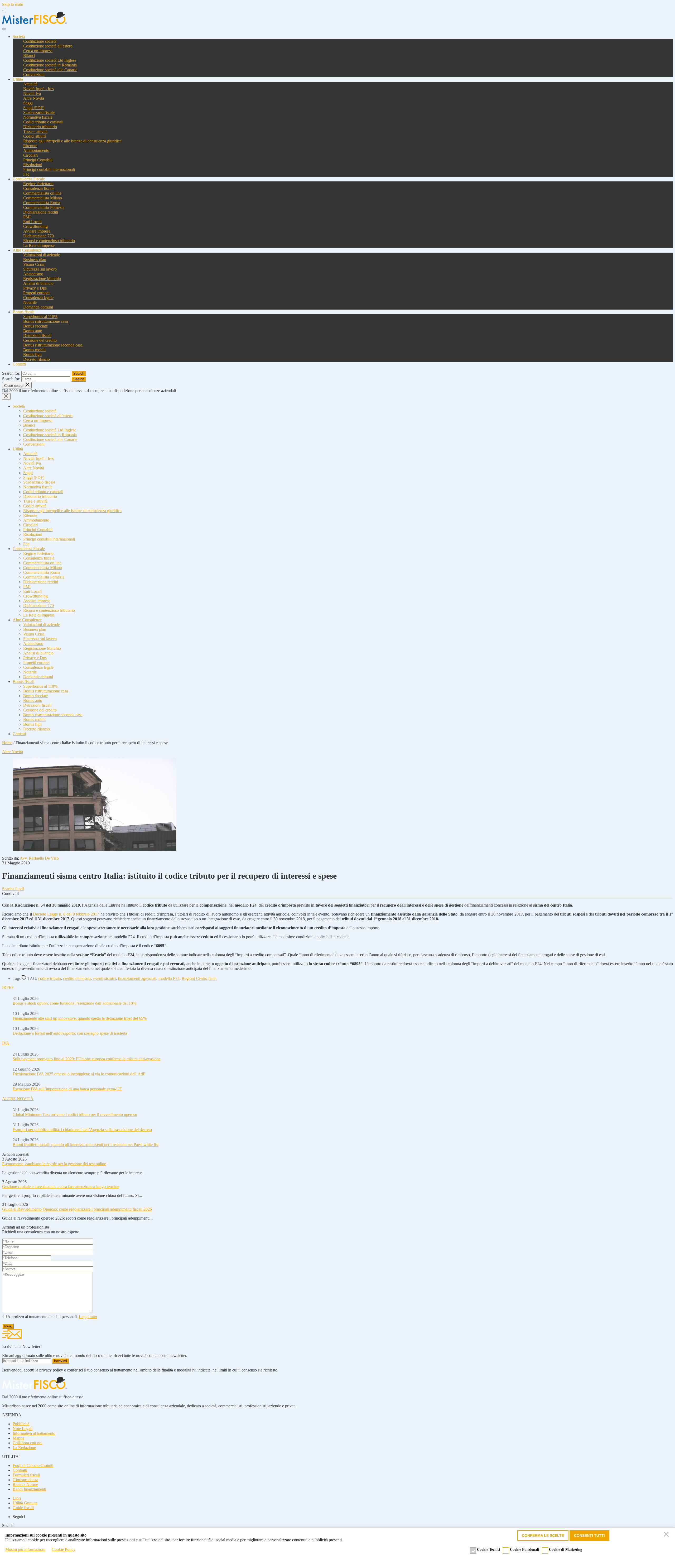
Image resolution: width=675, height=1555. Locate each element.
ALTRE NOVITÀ (17, 1098)
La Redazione (24, 1447)
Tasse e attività (35, 131)
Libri (17, 1498)
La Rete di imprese (39, 245)
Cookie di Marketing (565, 1550)
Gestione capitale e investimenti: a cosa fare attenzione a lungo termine (60, 1186)
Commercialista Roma (41, 202)
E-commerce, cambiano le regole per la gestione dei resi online (54, 1164)
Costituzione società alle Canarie (50, 70)
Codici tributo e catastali (43, 122)
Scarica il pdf (13, 889)
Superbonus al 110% (40, 316)
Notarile (30, 302)
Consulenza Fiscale (29, 179)
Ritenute (30, 145)
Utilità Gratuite (25, 1503)
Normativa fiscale (37, 117)
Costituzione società (39, 41)
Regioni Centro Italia (199, 978)
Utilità (18, 79)
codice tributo (49, 978)
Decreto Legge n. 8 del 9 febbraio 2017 (66, 914)
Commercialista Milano (42, 198)
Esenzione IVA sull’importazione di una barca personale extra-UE (67, 1089)
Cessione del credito (40, 340)
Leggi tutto (88, 1317)
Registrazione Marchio (42, 278)
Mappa (18, 1438)
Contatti (19, 364)
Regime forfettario (38, 183)
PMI (27, 217)
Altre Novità (33, 98)
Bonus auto (32, 331)
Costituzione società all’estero (48, 46)
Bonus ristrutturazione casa (45, 321)
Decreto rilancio (36, 359)
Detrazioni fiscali (37, 335)
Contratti (20, 1470)
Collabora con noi (27, 1443)
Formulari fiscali (26, 1475)
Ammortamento (36, 150)
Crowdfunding (35, 226)
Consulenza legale (38, 297)
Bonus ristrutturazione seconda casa (53, 345)
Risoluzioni (32, 164)
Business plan (34, 259)
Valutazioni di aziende (41, 255)
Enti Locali (32, 221)
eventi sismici (104, 978)
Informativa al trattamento (34, 1433)
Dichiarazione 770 (38, 236)
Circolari (30, 155)
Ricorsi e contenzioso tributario (49, 240)
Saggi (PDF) (33, 107)
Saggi (28, 103)
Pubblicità (21, 1424)
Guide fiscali (23, 1507)
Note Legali (22, 1428)
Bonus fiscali (23, 312)
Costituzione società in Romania (50, 65)
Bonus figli (32, 354)
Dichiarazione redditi (40, 212)
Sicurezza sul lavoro (40, 269)
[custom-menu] (4, 10)
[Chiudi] (667, 1535)
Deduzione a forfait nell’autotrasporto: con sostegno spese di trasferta (70, 1033)
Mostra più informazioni (25, 1549)
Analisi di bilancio (38, 283)
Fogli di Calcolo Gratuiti (33, 1465)
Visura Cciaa (34, 264)
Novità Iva (32, 93)
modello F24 (169, 978)
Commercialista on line (42, 193)
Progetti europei (36, 293)
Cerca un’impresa (37, 51)
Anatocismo (33, 274)
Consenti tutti (589, 1535)
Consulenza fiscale (38, 188)
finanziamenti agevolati (137, 978)
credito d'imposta (77, 978)
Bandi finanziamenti (29, 1489)
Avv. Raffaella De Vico (39, 858)
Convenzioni (34, 74)
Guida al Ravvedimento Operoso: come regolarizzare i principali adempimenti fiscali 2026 (77, 1209)
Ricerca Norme (25, 1484)
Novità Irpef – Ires (38, 88)
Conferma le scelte (543, 1535)
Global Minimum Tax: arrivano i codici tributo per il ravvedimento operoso (75, 1114)
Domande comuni (38, 307)
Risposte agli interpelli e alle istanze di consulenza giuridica (72, 141)
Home (7, 742)
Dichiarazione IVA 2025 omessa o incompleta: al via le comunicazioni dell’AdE (79, 1074)
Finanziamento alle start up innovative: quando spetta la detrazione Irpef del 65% (80, 1018)
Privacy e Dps (35, 288)
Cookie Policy (63, 1549)
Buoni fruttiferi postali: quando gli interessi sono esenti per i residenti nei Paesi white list (85, 1144)
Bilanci (29, 55)
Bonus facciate (35, 326)
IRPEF (8, 987)
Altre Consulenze (27, 250)
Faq (26, 174)
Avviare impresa (36, 231)
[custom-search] (4, 29)
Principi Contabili (37, 160)
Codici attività (34, 136)
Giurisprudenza (25, 1479)
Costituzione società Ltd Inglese (49, 60)
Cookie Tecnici (488, 1550)
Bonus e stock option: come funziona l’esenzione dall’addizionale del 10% (74, 1003)
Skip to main (12, 4)
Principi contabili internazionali (49, 169)
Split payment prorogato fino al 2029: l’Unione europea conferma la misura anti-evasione (87, 1059)
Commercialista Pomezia (43, 207)
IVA (5, 1043)
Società (19, 36)
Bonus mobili (34, 350)
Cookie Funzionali (524, 1550)
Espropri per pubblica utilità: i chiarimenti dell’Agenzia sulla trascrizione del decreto (82, 1129)
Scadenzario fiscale (39, 112)
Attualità (30, 84)
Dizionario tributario (40, 126)
